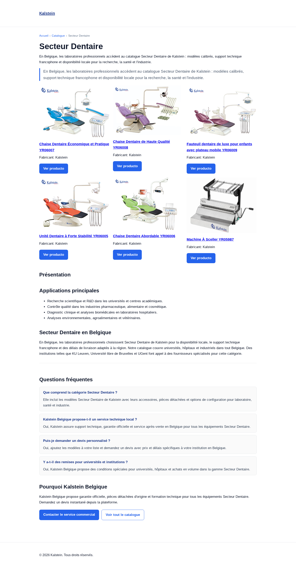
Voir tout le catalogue (123, 515)
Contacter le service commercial (69, 514)
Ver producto (53, 168)
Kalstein (47, 13)
